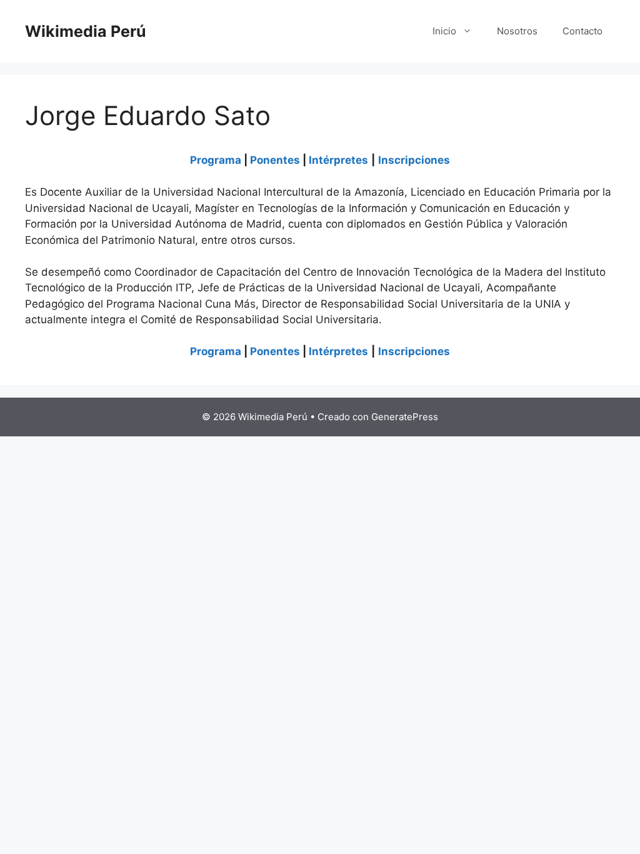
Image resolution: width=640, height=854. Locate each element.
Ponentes (275, 160)
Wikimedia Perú (85, 31)
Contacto (582, 31)
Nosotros (517, 31)
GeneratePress (404, 417)
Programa (215, 160)
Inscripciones (414, 160)
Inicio (444, 31)
